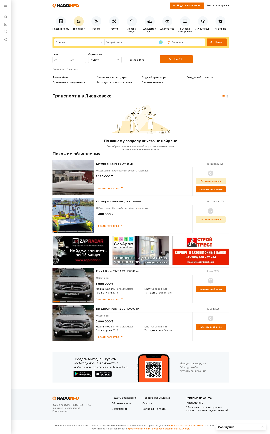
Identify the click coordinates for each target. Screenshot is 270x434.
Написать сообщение (210, 189)
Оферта (147, 403)
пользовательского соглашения (185, 425)
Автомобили (60, 77)
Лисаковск (58, 69)
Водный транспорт (154, 77)
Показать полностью (108, 188)
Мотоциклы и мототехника (114, 82)
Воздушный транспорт (201, 77)
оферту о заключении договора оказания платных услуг (158, 428)
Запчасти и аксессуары (112, 77)
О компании (119, 408)
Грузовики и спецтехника (68, 82)
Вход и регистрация (218, 5)
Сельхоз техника (152, 82)
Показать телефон (210, 181)
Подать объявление (124, 397)
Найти (218, 42)
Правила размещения (156, 397)
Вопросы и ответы (154, 408)
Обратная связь (121, 403)
